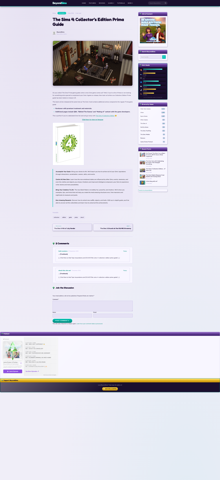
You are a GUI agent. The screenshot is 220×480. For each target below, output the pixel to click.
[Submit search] (165, 3)
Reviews (102, 3)
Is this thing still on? (151, 181)
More (130, 3)
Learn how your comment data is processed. (89, 324)
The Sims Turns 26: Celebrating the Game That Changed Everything (155, 162)
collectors (56, 217)
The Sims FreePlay (152, 131)
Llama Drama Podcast (152, 142)
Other (152, 112)
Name (54, 312)
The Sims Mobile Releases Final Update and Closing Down (155, 175)
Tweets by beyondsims (145, 190)
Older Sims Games (152, 109)
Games (110, 3)
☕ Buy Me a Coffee (110, 389)
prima (76, 217)
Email (95, 312)
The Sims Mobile (152, 134)
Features (92, 3)
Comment (56, 299)
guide (70, 217)
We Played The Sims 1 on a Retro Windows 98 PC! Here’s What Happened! (155, 155)
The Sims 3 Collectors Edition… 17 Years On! (155, 169)
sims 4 (82, 217)
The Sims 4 (62, 13)
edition (64, 217)
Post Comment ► (62, 321)
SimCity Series (152, 127)
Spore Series (152, 116)
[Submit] (164, 57)
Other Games (152, 120)
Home (84, 3)
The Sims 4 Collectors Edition (105, 116)
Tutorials (121, 3)
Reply (125, 251)
